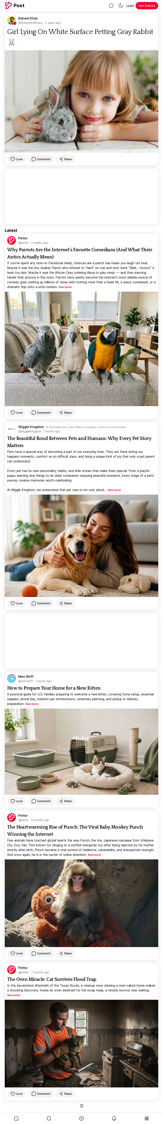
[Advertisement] (81, 196)
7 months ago (40, 972)
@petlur (24, 242)
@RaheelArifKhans (30, 22)
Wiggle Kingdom (31, 427)
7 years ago (53, 22)
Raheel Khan (28, 18)
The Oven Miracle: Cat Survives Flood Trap (51, 979)
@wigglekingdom (30, 431)
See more (65, 287)
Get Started (147, 5)
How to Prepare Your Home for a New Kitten (53, 688)
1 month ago (52, 431)
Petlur (23, 238)
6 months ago (40, 820)
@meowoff (26, 681)
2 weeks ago (39, 242)
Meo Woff (26, 676)
